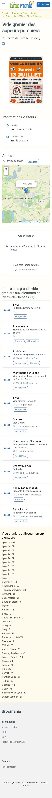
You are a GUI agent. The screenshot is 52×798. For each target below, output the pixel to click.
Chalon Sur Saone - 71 (13, 617)
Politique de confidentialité (13, 742)
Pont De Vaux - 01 (11, 677)
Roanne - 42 (8, 633)
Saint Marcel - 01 (10, 598)
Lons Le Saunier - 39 (12, 657)
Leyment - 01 (8, 594)
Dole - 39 (6, 669)
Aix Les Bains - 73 (11, 649)
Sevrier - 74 (7, 673)
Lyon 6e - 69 (8, 562)
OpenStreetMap (34, 222)
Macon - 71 (7, 605)
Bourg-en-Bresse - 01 (12, 601)
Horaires (14, 125)
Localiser (32, 162)
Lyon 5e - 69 (8, 558)
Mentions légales (9, 727)
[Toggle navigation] (3, 4)
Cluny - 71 (7, 688)
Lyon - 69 (6, 578)
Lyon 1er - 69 (8, 542)
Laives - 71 (7, 665)
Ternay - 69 (7, 681)
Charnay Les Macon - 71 (14, 653)
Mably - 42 (7, 625)
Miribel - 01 (7, 645)
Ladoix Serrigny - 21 (12, 696)
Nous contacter (9, 767)
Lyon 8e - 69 (8, 570)
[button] (26, 191)
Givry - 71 (7, 629)
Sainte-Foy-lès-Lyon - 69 (14, 692)
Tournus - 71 (8, 621)
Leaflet (23, 222)
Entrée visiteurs (18, 136)
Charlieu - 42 (8, 684)
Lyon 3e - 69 (8, 550)
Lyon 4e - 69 (8, 554)
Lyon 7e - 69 (8, 566)
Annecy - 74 (8, 609)
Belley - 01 (7, 613)
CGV (4, 737)
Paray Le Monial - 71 (12, 637)
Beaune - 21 (8, 641)
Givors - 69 (7, 661)
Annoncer (44, 4)
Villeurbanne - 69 (10, 586)
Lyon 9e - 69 (8, 574)
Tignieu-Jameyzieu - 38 (14, 590)
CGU (4, 732)
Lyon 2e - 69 (8, 546)
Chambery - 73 (9, 582)
